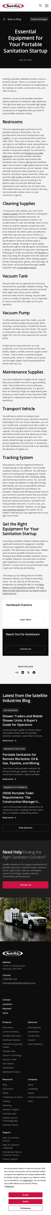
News (30, 1101)
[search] (40, 5)
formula (43, 237)
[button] (46, 5)
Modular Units (9, 1051)
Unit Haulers (8, 1063)
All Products (8, 1027)
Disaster (31, 1040)
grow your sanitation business (24, 508)
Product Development (38, 1097)
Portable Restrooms (12, 1035)
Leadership (33, 1088)
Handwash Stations (11, 1040)
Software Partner (10, 1124)
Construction (34, 1035)
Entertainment (34, 1027)
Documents (8, 1088)
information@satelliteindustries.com (19, 983)
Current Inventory (11, 1031)
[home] (13, 6)
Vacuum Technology (12, 1055)
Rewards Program (11, 1109)
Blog (5, 1084)
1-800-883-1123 (10, 978)
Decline (25, 1202)
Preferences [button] (9, 1186)
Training (6, 1101)
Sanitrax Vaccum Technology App (10, 1119)
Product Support (10, 1159)
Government (33, 1031)
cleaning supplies (10, 213)
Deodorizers (8, 1067)
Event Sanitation (35, 1044)
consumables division (26, 267)
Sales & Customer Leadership (11, 1146)
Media (5, 1093)
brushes (42, 252)
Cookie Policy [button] (28, 1181)
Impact (31, 1093)
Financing (7, 1105)
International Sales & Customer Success (12, 1153)
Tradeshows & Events (13, 1097)
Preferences (25, 1208)
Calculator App (9, 1113)
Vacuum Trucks (10, 1059)
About (30, 1084)
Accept (25, 1195)
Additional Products (11, 1071)
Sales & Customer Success (11, 1139)
